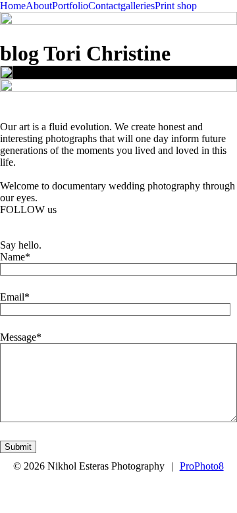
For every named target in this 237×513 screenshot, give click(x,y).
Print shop (176, 5)
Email (12, 297)
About (39, 5)
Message (18, 337)
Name (12, 256)
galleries (137, 5)
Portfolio (70, 5)
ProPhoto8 (202, 466)
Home (13, 5)
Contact (104, 5)
